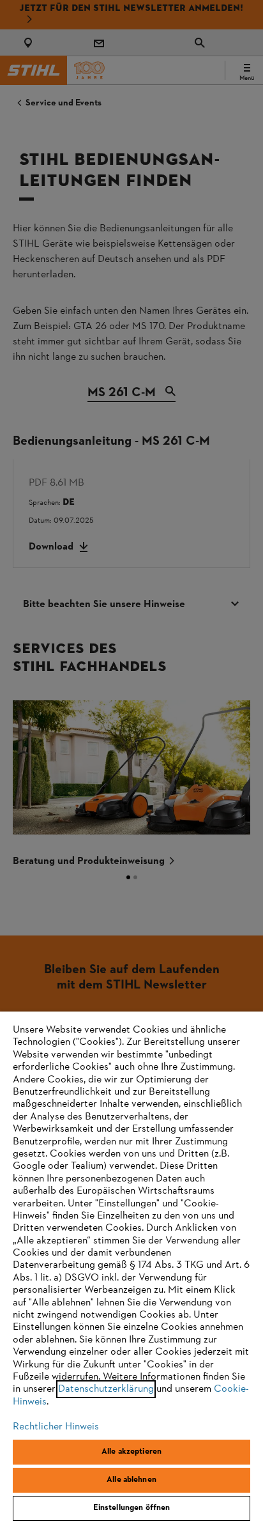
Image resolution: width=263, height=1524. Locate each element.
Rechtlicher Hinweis (56, 1427)
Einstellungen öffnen (131, 1508)
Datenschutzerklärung (106, 1389)
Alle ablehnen (131, 1480)
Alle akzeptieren (131, 1452)
